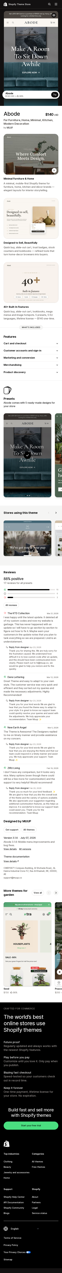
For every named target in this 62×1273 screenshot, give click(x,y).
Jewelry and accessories (16, 1172)
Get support (12, 829)
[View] (27, 539)
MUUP (10, 127)
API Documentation (14, 1202)
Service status (39, 1213)
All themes (29, 829)
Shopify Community (14, 1208)
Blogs (6, 1213)
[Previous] (48, 512)
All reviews (11, 605)
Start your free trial (31, 1125)
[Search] (49, 4)
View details (10, 849)
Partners (36, 1202)
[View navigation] (56, 4)
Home (7, 1178)
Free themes (38, 1167)
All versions (25, 849)
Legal (35, 1208)
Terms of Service (12, 1238)
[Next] (56, 512)
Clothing (8, 1161)
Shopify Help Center (14, 1197)
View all (38, 892)
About (35, 1197)
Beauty (7, 1167)
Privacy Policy (11, 1245)
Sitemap (8, 1259)
